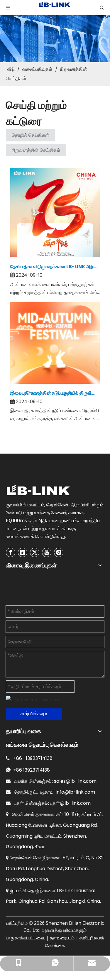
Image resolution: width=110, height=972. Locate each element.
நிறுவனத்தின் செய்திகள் (36, 150)
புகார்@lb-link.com (70, 803)
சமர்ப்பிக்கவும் (34, 713)
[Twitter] (34, 552)
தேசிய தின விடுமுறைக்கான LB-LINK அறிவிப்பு (55, 266)
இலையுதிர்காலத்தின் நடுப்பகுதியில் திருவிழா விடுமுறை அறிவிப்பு (55, 393)
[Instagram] (58, 552)
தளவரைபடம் (62, 937)
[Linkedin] (22, 552)
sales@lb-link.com (75, 781)
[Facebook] (10, 552)
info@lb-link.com (75, 792)
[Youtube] (46, 552)
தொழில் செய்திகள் (30, 135)
